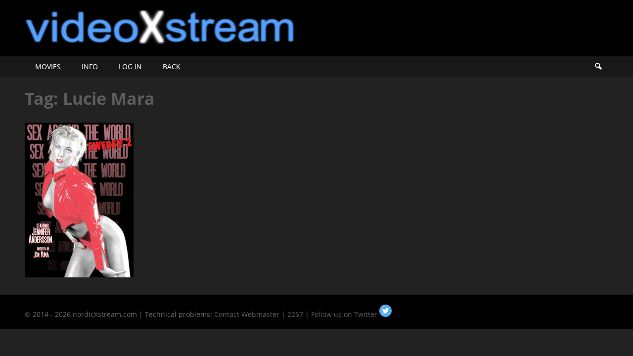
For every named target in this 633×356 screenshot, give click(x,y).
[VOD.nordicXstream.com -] (160, 41)
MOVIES (48, 66)
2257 (295, 314)
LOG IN (130, 66)
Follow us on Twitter (345, 314)
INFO (90, 66)
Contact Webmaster (246, 314)
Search (598, 66)
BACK (172, 66)
